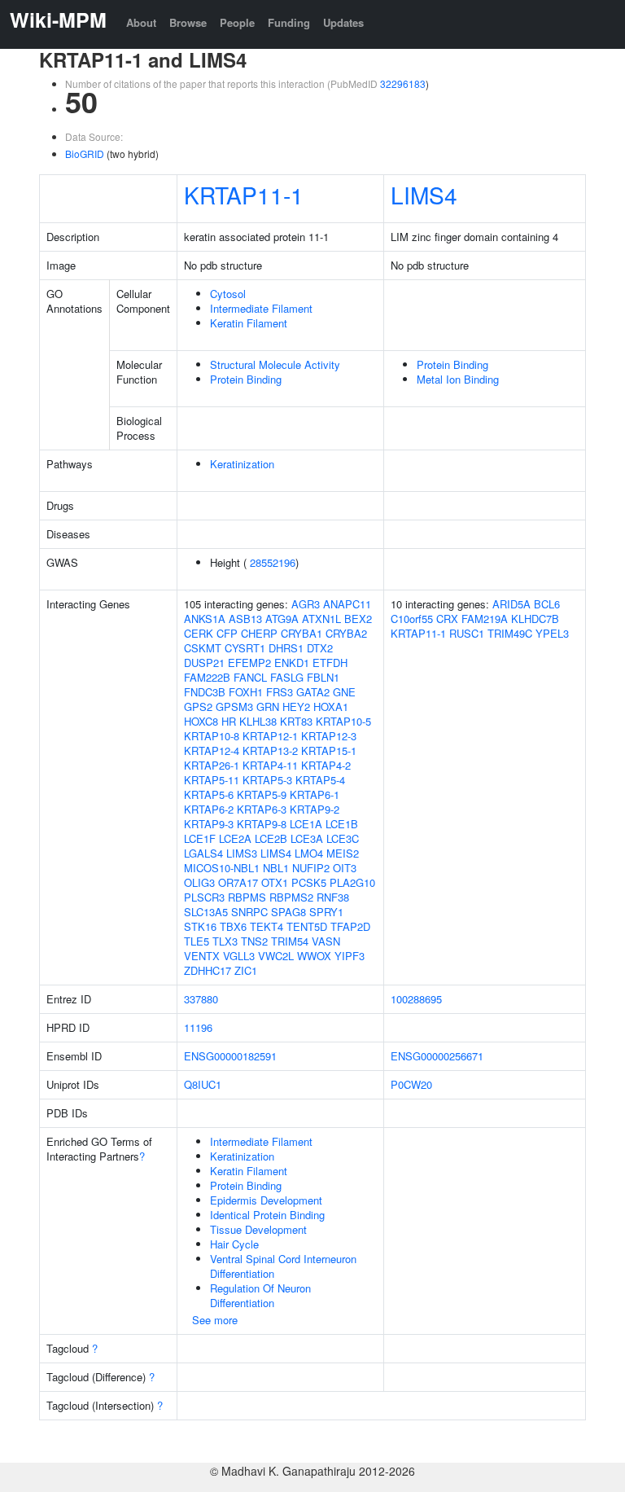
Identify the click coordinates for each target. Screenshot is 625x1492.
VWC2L (276, 955)
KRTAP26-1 (211, 765)
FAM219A (484, 618)
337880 (201, 999)
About (141, 22)
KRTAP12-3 (328, 736)
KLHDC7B (535, 618)
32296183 (403, 83)
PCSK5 (308, 882)
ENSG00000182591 (230, 1056)
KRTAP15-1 (328, 750)
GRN (267, 706)
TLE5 (196, 941)
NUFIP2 (311, 867)
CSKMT (202, 648)
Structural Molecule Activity (275, 364)
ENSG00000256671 (437, 1056)
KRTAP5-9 (261, 794)
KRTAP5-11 (211, 780)
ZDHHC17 (207, 970)
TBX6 (233, 926)
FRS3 (279, 692)
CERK (198, 633)
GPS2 (198, 706)
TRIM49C (509, 633)
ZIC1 (245, 970)
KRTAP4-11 (270, 765)
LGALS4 (203, 853)
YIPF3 (349, 955)
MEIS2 (342, 853)
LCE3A (307, 838)
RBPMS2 (291, 897)
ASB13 (245, 618)
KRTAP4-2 (326, 765)
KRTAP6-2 (209, 809)
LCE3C (342, 838)
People (237, 22)
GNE (344, 692)
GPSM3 (234, 706)
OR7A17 (238, 882)
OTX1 (274, 882)
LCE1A (306, 824)
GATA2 (313, 692)
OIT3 (344, 867)
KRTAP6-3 (261, 809)
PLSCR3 (204, 897)
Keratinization (242, 464)
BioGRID (84, 153)
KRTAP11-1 (244, 194)
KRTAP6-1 (314, 794)
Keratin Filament (248, 323)
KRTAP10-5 (343, 721)
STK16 (200, 926)
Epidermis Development (266, 1200)
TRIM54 (289, 941)
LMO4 (309, 853)
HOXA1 (330, 706)
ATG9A (282, 618)
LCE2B (271, 838)
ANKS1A (204, 618)
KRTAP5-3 (267, 780)
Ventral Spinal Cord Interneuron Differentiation (283, 1266)
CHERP (259, 633)
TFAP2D (350, 926)
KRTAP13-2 (270, 750)
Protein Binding (246, 379)
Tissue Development (258, 1229)
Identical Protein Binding (267, 1214)
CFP (227, 633)
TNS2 (254, 941)
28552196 (272, 562)
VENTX (202, 955)
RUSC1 (466, 633)
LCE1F (200, 838)
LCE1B (342, 824)
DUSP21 (204, 662)
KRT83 (296, 721)
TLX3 (225, 941)
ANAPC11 (347, 604)
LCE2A (235, 838)
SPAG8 (288, 911)
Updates (343, 22)
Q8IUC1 (202, 1084)
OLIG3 (199, 882)
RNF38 (333, 897)
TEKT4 (266, 926)
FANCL (250, 677)
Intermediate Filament (261, 308)
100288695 (416, 999)
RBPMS (247, 897)
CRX (447, 618)
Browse (188, 22)
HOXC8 (201, 721)
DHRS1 (286, 648)
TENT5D (306, 926)
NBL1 (276, 867)
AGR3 (305, 604)
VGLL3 (239, 955)
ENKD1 (291, 662)
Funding (289, 22)
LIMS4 (424, 194)
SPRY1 (326, 911)
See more (215, 1319)
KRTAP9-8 (261, 824)
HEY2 (296, 706)
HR (228, 721)
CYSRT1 (245, 648)
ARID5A (511, 604)
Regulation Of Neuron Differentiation (260, 1295)
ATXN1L (321, 618)
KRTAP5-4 (320, 780)
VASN (326, 941)
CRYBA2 (346, 633)
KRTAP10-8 (211, 736)
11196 (198, 1027)
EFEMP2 (249, 662)
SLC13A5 (206, 911)
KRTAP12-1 (270, 736)
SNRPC (249, 911)
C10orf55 (412, 618)
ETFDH (329, 662)
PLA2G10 (352, 882)
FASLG (287, 677)
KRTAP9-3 (209, 824)
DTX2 (320, 648)
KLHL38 (258, 721)
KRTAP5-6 (209, 794)
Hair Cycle (234, 1244)
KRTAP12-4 (211, 750)
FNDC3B (204, 692)
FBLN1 (323, 677)
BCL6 (547, 604)
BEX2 (358, 618)
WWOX (314, 955)
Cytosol (228, 293)
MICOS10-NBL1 (222, 867)
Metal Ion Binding (458, 379)
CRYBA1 (301, 633)
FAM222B (207, 677)
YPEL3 (552, 633)
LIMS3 (241, 853)
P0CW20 (411, 1084)
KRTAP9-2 (314, 809)
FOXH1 (246, 692)
